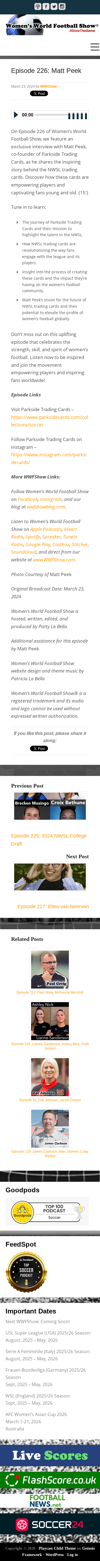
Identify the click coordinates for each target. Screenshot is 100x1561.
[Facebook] (45, 6)
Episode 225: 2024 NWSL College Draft (49, 840)
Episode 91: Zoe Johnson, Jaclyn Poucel (50, 1100)
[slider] (78, 114)
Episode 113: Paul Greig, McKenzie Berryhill (50, 992)
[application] (50, 113)
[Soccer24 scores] (50, 1523)
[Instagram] (62, 6)
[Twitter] (54, 6)
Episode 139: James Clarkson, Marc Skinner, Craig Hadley (50, 1154)
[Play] (15, 115)
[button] (50, 47)
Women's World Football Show (50, 24)
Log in (72, 1555)
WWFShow (48, 86)
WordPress (55, 1555)
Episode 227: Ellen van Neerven (53, 906)
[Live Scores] (50, 1455)
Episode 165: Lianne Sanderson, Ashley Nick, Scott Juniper (50, 1046)
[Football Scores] (50, 1480)
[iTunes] (37, 6)
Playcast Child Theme (57, 1548)
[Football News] (50, 1501)
